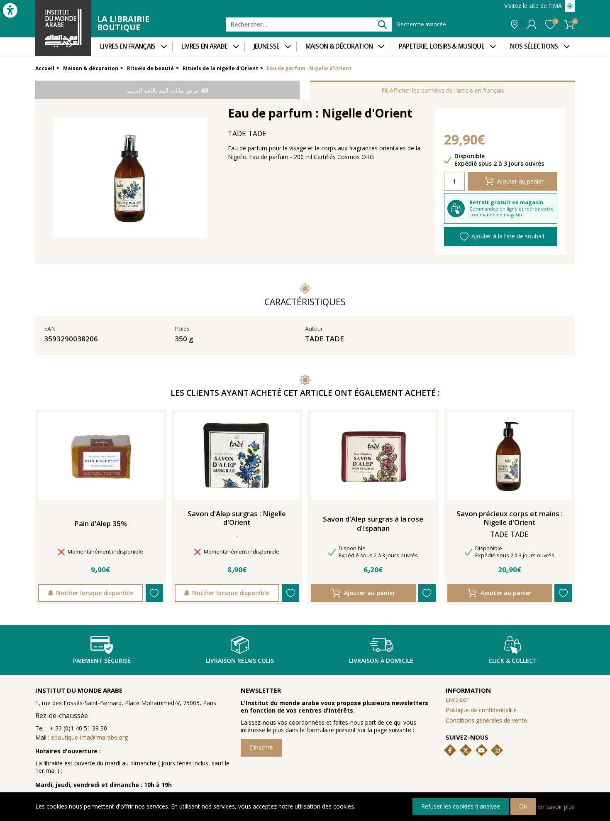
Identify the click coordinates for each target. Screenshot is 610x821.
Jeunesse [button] (266, 46)
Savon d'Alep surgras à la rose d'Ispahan (373, 524)
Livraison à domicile (381, 660)
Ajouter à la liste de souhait (508, 236)
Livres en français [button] (127, 46)
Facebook (450, 750)
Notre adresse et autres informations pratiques (514, 24)
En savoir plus (556, 806)
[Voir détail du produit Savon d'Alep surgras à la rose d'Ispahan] (373, 456)
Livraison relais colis (240, 660)
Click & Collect (512, 660)
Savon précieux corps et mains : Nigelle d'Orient (509, 518)
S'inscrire (261, 747)
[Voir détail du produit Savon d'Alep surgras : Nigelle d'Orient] (237, 456)
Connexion (531, 24)
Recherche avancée (421, 24)
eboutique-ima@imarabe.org (89, 737)
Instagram (497, 750)
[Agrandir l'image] (130, 177)
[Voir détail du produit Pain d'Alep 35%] (100, 456)
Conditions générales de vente (486, 720)
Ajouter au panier (520, 181)
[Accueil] (63, 28)
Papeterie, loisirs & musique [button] (441, 46)
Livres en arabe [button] (204, 46)
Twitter (466, 750)
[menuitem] (131, 46)
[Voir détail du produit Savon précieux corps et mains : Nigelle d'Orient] (509, 456)
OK (523, 806)
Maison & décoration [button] (339, 46)
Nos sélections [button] (534, 46)
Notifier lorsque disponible (94, 593)
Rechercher (382, 24)
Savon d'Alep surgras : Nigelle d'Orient (237, 518)
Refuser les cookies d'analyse (460, 806)
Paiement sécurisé (102, 660)
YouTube (481, 750)
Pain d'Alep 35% (100, 523)
